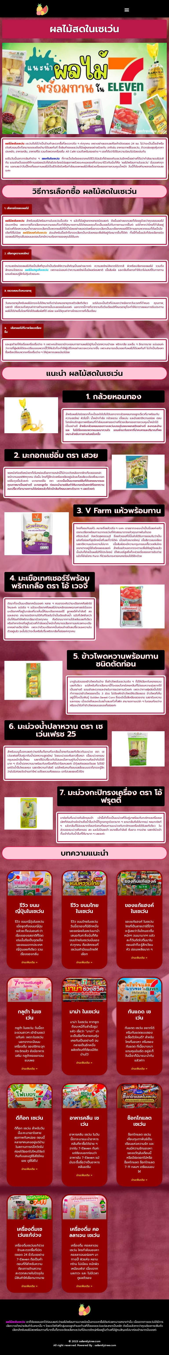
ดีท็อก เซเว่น (29, 1118)
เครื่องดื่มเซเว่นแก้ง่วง (29, 1232)
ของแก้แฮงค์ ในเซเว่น (139, 908)
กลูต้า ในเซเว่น (29, 1015)
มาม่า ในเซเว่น (84, 1012)
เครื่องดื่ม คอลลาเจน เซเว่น (84, 1232)
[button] (127, 9)
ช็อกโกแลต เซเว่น (139, 1121)
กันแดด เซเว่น (139, 1015)
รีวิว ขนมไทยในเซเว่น (84, 908)
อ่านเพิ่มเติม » (30, 962)
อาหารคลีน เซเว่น (84, 1121)
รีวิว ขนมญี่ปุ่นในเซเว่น (29, 908)
